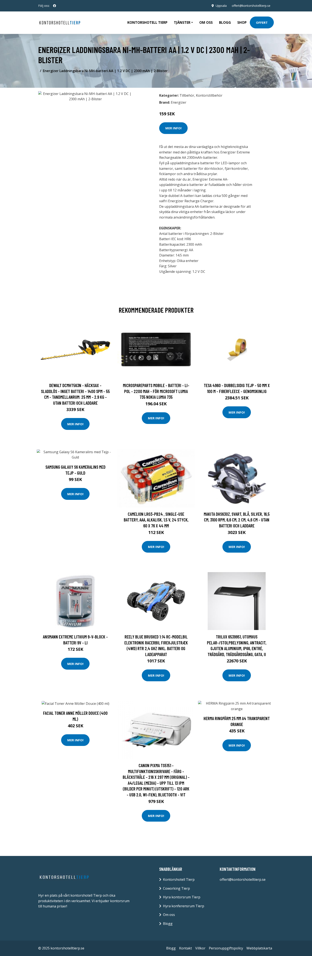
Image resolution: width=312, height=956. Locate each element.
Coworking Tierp (176, 888)
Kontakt (185, 948)
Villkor (200, 948)
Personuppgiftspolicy (226, 948)
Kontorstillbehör (209, 95)
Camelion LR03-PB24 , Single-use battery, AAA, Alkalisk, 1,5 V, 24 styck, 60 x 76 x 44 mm (156, 519)
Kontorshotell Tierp (147, 22)
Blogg (225, 22)
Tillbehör (187, 95)
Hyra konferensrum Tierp (183, 906)
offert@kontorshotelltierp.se (251, 6)
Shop (242, 22)
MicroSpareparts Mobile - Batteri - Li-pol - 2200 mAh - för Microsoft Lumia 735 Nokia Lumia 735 (156, 391)
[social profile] (54, 6)
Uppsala (221, 6)
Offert (262, 22)
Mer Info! (173, 128)
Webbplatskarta (259, 948)
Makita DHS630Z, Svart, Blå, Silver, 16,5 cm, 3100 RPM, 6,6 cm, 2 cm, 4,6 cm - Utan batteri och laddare (237, 519)
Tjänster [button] (182, 22)
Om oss (206, 22)
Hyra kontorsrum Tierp (181, 897)
